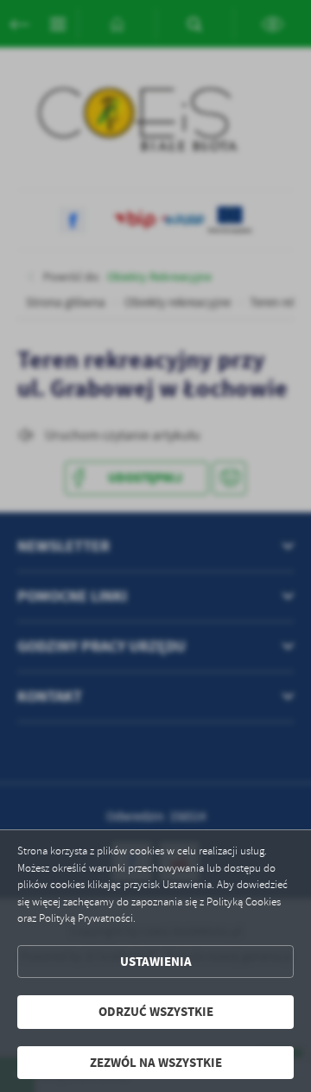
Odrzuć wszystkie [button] (155, 1011)
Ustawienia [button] (156, 961)
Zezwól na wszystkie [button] (156, 1062)
